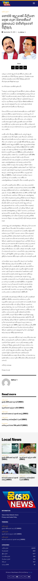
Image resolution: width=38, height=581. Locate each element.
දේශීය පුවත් (5, 11)
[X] (17, 67)
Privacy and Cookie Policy (9, 517)
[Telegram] (17, 576)
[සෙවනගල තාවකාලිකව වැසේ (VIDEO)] (27, 469)
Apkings (30, 572)
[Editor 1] (6, 383)
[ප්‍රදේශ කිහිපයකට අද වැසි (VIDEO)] (10, 448)
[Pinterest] (21, 67)
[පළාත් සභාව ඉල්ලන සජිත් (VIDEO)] (27, 448)
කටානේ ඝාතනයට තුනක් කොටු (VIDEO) (15, 414)
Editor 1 (23, 32)
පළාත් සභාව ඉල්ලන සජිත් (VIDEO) (13, 408)
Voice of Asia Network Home (10, 515)
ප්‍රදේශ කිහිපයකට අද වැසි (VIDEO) (12, 402)
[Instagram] (13, 576)
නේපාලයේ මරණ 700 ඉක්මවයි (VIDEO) (14, 425)
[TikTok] (21, 576)
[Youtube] (28, 576)
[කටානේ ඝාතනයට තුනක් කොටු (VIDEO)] (10, 469)
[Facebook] (13, 67)
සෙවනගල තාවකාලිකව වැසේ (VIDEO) (14, 419)
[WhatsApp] (25, 67)
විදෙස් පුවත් (4, 423)
